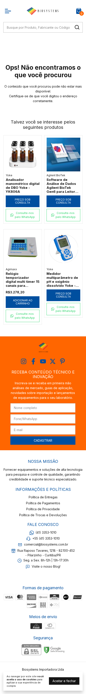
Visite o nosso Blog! (46, 566)
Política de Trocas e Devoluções (43, 515)
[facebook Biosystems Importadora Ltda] (33, 361)
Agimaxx (11, 269)
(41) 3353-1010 (46, 532)
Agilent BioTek (56, 175)
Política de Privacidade (43, 509)
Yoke (9, 175)
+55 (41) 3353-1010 (46, 538)
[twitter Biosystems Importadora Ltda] (53, 361)
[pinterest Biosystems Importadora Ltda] (62, 361)
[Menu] (8, 11)
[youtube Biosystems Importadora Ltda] (43, 361)
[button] (22, 215)
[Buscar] (76, 27)
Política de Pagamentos (43, 503)
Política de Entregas (43, 497)
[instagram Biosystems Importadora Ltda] (23, 361)
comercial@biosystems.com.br (46, 544)
